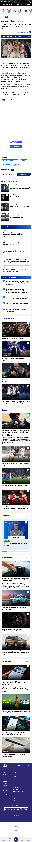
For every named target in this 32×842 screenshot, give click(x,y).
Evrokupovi (13, 184)
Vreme (14, 779)
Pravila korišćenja (18, 791)
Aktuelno (5, 604)
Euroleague (13, 194)
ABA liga (24, 161)
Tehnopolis (6, 792)
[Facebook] (19, 765)
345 (4, 281)
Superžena (5, 788)
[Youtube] (28, 765)
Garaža (5, 575)
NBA (4, 427)
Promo (5, 708)
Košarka (17, 4)
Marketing (15, 787)
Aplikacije (15, 796)
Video (14, 772)
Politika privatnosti (18, 794)
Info (4, 772)
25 (7, 204)
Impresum (15, 789)
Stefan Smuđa (24, 32)
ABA (3, 17)
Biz (3, 776)
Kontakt (15, 800)
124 (4, 303)
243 (7, 185)
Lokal (4, 797)
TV (13, 774)
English (15, 776)
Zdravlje (5, 781)
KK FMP (17, 164)
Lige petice (6, 482)
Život (4, 779)
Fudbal (11, 4)
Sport (4, 774)
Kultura (5, 785)
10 (28, 491)
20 (7, 214)
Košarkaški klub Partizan (10, 161)
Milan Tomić (7, 548)
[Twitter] (22, 765)
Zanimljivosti (6, 626)
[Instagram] (25, 765)
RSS (14, 798)
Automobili (5, 794)
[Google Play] (10, 809)
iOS (4, 678)
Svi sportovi (4, 4)
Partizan (5, 335)
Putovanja (5, 783)
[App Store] (22, 809)
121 (3, 309)
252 (4, 289)
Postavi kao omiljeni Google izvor (12, 36)
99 (28, 385)
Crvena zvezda (14, 213)
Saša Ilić (23, 4)
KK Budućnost (7, 164)
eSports (5, 790)
